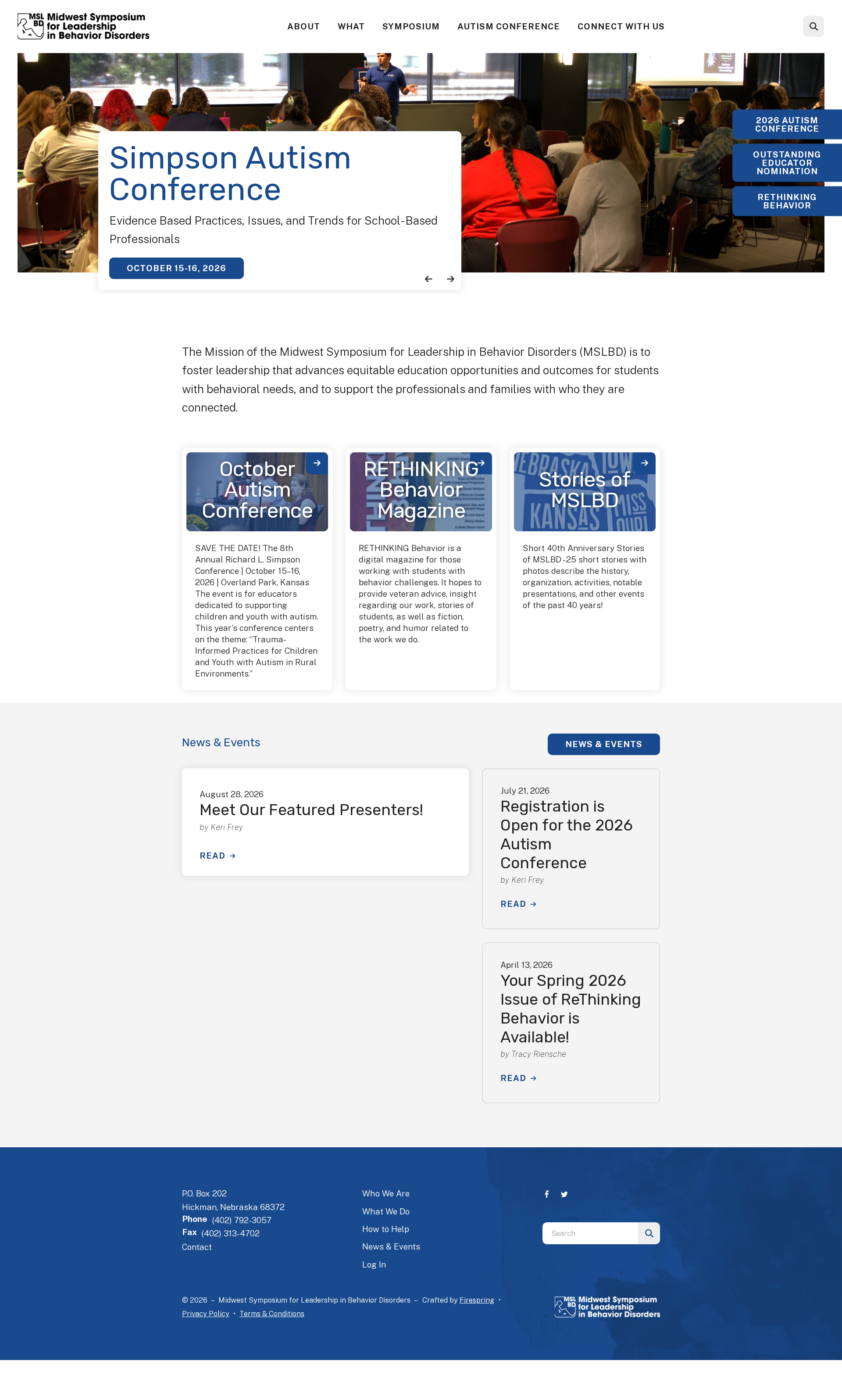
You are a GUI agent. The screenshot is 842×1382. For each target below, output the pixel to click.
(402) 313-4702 (230, 1233)
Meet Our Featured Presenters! (311, 810)
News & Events (603, 744)
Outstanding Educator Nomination (787, 162)
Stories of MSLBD (584, 490)
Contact (197, 1247)
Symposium (411, 26)
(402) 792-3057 (241, 1220)
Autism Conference (508, 26)
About (303, 26)
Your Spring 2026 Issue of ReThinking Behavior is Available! (570, 1008)
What (351, 26)
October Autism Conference (257, 490)
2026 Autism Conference (787, 124)
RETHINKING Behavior (787, 201)
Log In (374, 1264)
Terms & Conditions (271, 1313)
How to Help (385, 1229)
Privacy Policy (205, 1313)
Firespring (477, 1300)
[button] (813, 26)
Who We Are (386, 1193)
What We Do (386, 1211)
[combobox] (825, 26)
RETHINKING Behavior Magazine (421, 490)
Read (212, 855)
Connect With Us (621, 26)
